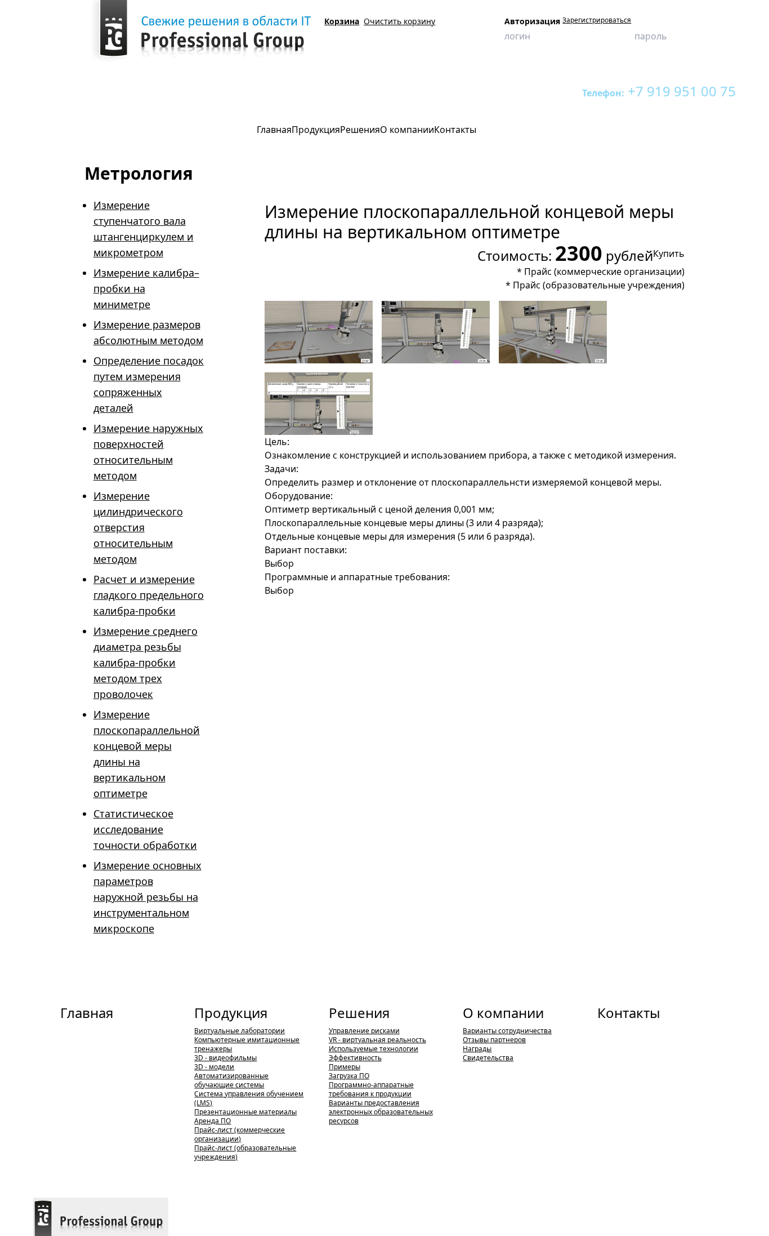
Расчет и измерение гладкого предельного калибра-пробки (148, 594)
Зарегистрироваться (596, 20)
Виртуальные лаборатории (166, 91)
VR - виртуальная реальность (377, 1039)
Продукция (93, 91)
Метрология (241, 91)
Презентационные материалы (245, 1112)
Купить (669, 253)
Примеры (344, 1067)
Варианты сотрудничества (507, 1030)
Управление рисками (364, 1030)
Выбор (279, 563)
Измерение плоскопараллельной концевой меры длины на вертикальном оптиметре (413, 91)
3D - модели (214, 1067)
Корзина (341, 21)
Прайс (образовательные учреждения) (599, 285)
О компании (503, 1012)
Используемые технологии (373, 1048)
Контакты (628, 1012)
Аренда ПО (212, 1121)
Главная (86, 1012)
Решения (359, 1012)
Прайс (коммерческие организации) (604, 271)
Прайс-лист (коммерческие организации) (239, 1134)
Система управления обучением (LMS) (248, 1098)
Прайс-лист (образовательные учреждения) (245, 1152)
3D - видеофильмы (225, 1057)
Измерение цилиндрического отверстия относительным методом (138, 527)
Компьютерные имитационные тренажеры (246, 1044)
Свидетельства (488, 1057)
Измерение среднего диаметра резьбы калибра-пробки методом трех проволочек (145, 662)
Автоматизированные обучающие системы (231, 1080)
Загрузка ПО (349, 1076)
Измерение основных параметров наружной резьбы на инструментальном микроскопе (147, 897)
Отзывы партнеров (494, 1039)
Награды (477, 1048)
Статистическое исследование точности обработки (145, 829)
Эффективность (355, 1057)
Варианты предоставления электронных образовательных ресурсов (381, 1112)
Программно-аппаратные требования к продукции (371, 1089)
